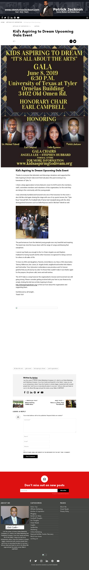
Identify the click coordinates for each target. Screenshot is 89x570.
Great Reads (35, 523)
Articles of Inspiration (37, 511)
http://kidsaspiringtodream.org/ (26, 285)
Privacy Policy (64, 511)
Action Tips (34, 507)
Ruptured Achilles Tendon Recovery (42, 534)
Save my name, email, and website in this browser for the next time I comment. (46, 452)
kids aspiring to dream (39, 368)
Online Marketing (36, 532)
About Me (63, 507)
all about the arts (18, 368)
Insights (33, 525)
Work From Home (36, 536)
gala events (28, 368)
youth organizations (53, 368)
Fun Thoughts (35, 520)
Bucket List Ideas (36, 516)
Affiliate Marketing (37, 509)
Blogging (33, 514)
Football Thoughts (36, 518)
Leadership (34, 527)
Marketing (34, 529)
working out (34, 539)
